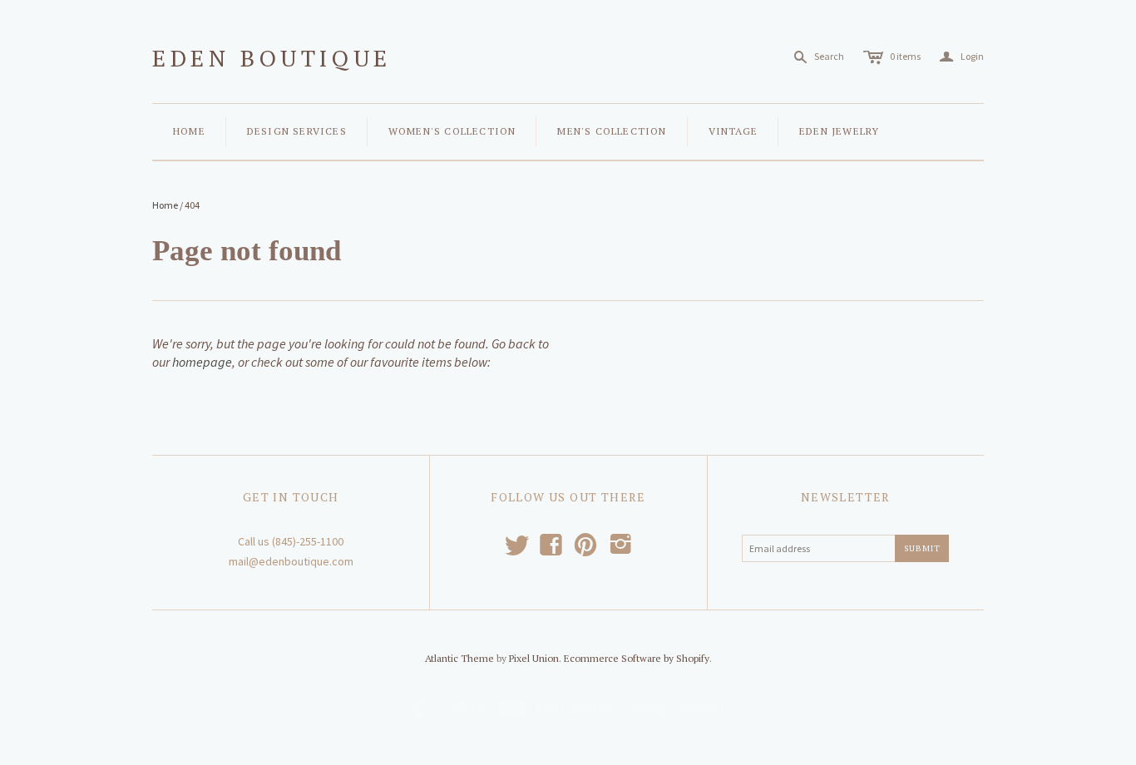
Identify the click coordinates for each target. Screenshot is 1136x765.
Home (189, 131)
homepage (202, 361)
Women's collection (452, 131)
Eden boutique (272, 57)
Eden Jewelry (839, 131)
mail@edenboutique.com (291, 561)
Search (829, 56)
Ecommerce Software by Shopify (636, 658)
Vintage (733, 131)
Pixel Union (534, 658)
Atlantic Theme (459, 658)
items (905, 56)
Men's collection (611, 131)
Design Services (297, 131)
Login (962, 57)
